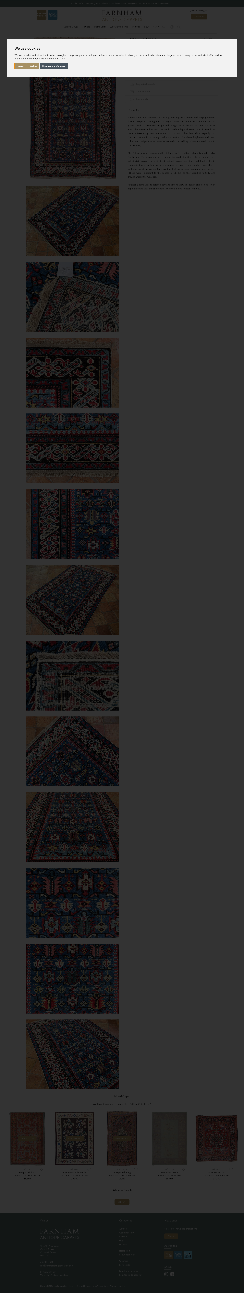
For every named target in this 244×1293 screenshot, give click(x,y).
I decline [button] (33, 66)
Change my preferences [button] (53, 66)
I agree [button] (20, 66)
